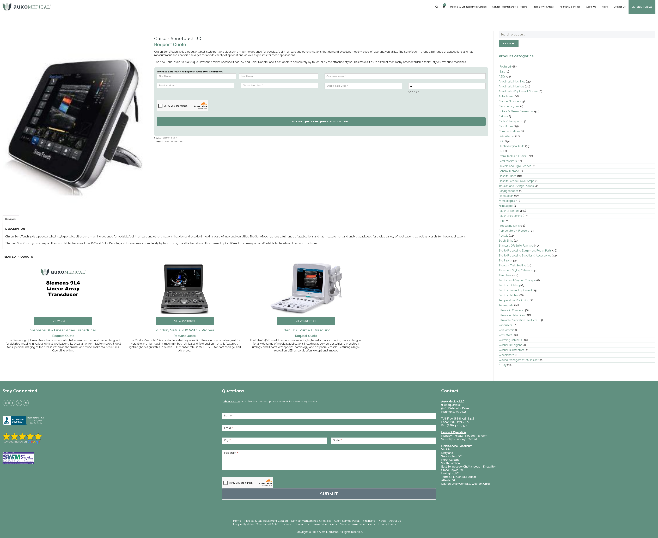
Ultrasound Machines (173, 141)
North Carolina (450, 459)
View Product (63, 321)
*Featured (505, 66)
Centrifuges (506, 126)
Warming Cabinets (510, 340)
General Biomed (509, 171)
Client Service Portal (347, 520)
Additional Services (570, 6)
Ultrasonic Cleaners (511, 310)
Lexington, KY (450, 473)
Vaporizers (505, 325)
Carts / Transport (510, 121)
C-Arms (503, 116)
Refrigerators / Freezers (514, 230)
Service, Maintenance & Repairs (509, 6)
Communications (509, 131)
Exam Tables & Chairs (512, 156)
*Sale (502, 71)
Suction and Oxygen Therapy (517, 280)
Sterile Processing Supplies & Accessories (525, 255)
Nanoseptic (506, 205)
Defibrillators (507, 136)
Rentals (503, 235)
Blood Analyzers (509, 106)
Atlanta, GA (448, 480)
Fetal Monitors (508, 161)
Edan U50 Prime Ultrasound (306, 330)
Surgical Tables (508, 295)
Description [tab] (10, 219)
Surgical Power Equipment (515, 290)
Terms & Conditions (324, 524)
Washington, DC (451, 456)
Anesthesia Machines (512, 81)
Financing (369, 520)
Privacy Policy (387, 524)
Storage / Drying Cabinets (515, 270)
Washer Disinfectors (511, 350)
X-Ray (503, 365)
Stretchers (505, 275)
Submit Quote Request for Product (321, 121)
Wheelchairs (506, 355)
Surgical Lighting (509, 285)
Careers (286, 524)
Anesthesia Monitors (511, 86)
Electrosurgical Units (512, 146)
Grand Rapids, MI (452, 470)
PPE (501, 220)
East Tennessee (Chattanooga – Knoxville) (468, 466)
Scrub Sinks (506, 240)
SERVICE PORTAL (642, 7)
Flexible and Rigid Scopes (515, 166)
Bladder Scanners (510, 101)
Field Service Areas (543, 6)
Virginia (445, 449)
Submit (329, 493)
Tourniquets (506, 305)
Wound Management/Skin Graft (519, 360)
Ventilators (505, 335)
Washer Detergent (510, 345)
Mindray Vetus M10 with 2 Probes (184, 330)
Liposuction (506, 196)
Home (237, 520)
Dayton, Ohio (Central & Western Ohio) (465, 483)
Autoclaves (506, 96)
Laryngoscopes (509, 191)
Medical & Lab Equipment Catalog (468, 6)
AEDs (502, 76)
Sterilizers (505, 260)
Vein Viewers (506, 330)
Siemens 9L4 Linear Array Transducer (63, 330)
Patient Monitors (509, 210)
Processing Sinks (509, 225)
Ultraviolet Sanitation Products (518, 320)
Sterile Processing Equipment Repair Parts (525, 250)
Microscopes (507, 200)
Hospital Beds (507, 176)
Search (508, 43)
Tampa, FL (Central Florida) (458, 477)
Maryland (447, 453)
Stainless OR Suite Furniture (516, 245)
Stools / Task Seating (512, 265)
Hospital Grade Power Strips (516, 181)
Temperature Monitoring (514, 300)
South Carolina (450, 463)
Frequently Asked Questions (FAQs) (255, 524)
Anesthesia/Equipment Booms (518, 91)
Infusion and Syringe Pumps (516, 186)
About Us (591, 6)
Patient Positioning (510, 215)
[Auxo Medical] (27, 7)
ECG (501, 141)
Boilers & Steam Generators (516, 111)
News (605, 6)
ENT (501, 151)
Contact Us (620, 6)
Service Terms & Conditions (357, 524)
